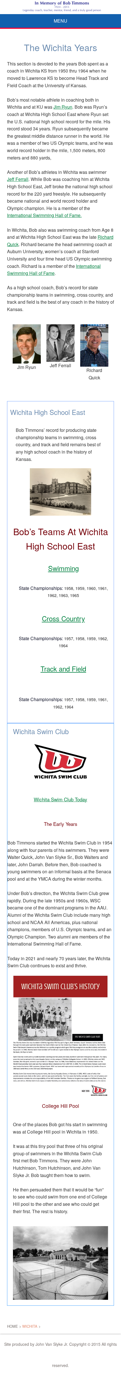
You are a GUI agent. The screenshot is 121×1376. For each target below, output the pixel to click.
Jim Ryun (62, 107)
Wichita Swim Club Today (60, 799)
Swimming (63, 568)
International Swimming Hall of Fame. (44, 215)
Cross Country (63, 618)
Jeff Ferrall (17, 179)
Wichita (29, 1326)
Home (12, 1326)
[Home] (60, 6)
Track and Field (63, 668)
